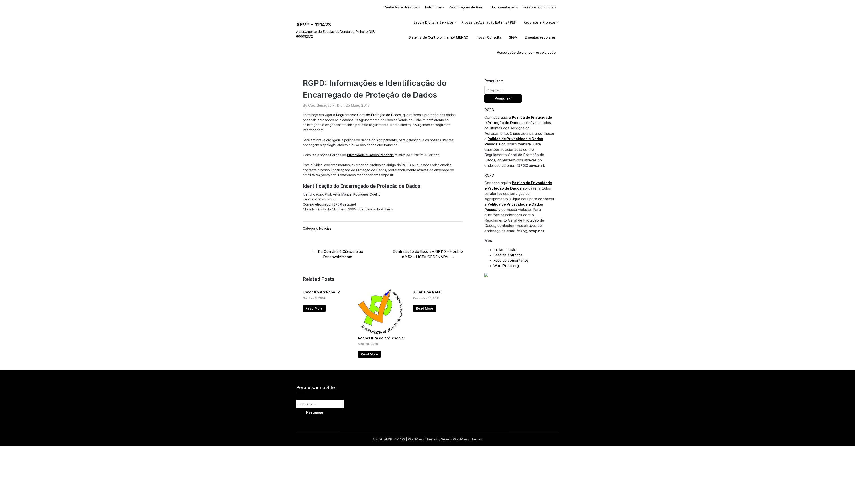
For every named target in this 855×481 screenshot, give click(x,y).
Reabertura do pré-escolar (381, 338)
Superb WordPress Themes (461, 439)
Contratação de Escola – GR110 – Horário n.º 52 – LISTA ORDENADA (428, 254)
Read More (314, 308)
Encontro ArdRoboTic (321, 292)
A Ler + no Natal (427, 292)
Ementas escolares (540, 37)
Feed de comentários (511, 260)
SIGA (513, 37)
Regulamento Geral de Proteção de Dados (368, 115)
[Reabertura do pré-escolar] (380, 332)
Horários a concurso (539, 7)
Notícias (325, 228)
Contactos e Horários (400, 7)
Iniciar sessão (504, 249)
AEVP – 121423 (313, 25)
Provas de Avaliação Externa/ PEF (488, 22)
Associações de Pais (466, 7)
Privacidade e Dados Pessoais (370, 155)
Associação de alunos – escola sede (526, 52)
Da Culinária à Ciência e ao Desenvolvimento (340, 254)
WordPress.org (506, 265)
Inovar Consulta (488, 37)
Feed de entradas (507, 255)
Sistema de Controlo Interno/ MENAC (438, 37)
